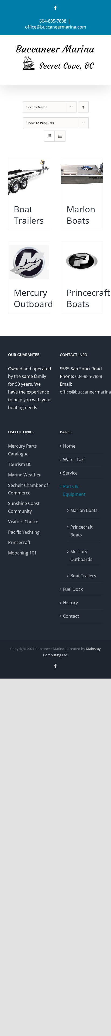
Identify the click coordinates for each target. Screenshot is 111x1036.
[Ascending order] (83, 107)
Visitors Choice (23, 522)
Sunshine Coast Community (24, 507)
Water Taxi (74, 459)
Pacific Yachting (24, 532)
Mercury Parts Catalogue (22, 450)
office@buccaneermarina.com (55, 27)
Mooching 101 (22, 553)
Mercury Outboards (81, 555)
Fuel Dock (73, 589)
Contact (71, 616)
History (70, 603)
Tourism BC (20, 464)
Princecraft (19, 542)
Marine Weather (24, 475)
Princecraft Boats (81, 531)
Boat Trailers (83, 576)
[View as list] (60, 136)
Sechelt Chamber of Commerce (28, 489)
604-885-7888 (88, 376)
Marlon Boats (84, 510)
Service (70, 473)
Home (69, 446)
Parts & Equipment (74, 490)
